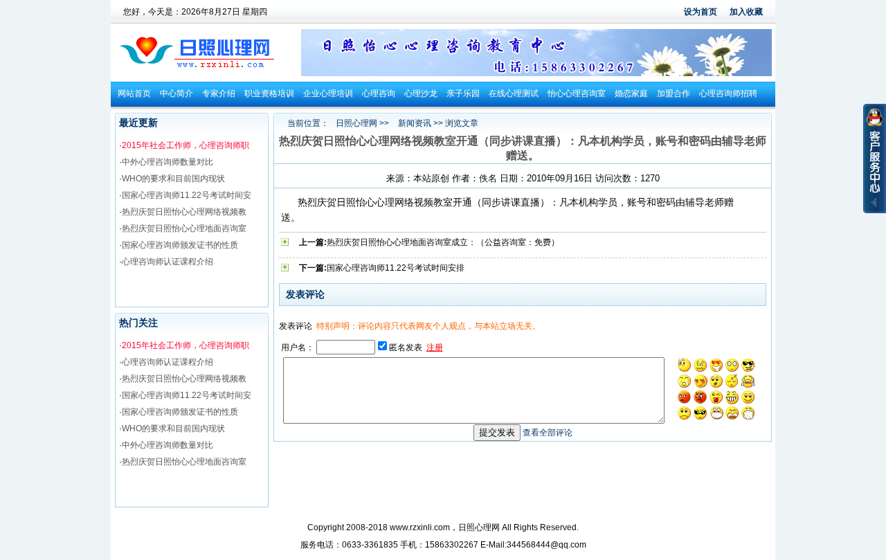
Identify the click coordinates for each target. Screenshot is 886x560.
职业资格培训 (269, 93)
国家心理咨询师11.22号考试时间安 (186, 195)
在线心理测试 (514, 93)
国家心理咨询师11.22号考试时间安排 (395, 268)
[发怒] (700, 397)
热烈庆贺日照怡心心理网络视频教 (184, 212)
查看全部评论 (547, 432)
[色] (716, 365)
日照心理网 (356, 123)
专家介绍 (218, 93)
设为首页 (700, 12)
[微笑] (748, 397)
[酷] (700, 413)
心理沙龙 (420, 93)
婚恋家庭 (631, 93)
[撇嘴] (700, 365)
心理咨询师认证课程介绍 (167, 262)
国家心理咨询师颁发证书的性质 (180, 245)
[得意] (748, 365)
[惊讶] (684, 365)
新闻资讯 (414, 123)
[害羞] (700, 381)
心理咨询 (378, 93)
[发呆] (732, 365)
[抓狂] (732, 413)
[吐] (748, 413)
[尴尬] (684, 397)
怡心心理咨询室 (577, 93)
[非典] (716, 413)
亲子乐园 (463, 93)
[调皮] (716, 397)
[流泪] (684, 381)
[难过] (684, 413)
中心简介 (176, 93)
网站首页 (134, 93)
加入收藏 (746, 12)
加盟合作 (673, 93)
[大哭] (748, 381)
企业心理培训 (328, 93)
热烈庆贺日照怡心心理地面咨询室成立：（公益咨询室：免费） (443, 242)
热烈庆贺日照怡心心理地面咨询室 (184, 228)
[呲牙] (732, 397)
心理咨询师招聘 (728, 93)
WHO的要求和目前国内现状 (173, 178)
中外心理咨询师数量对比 (167, 162)
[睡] (732, 381)
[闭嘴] (716, 381)
